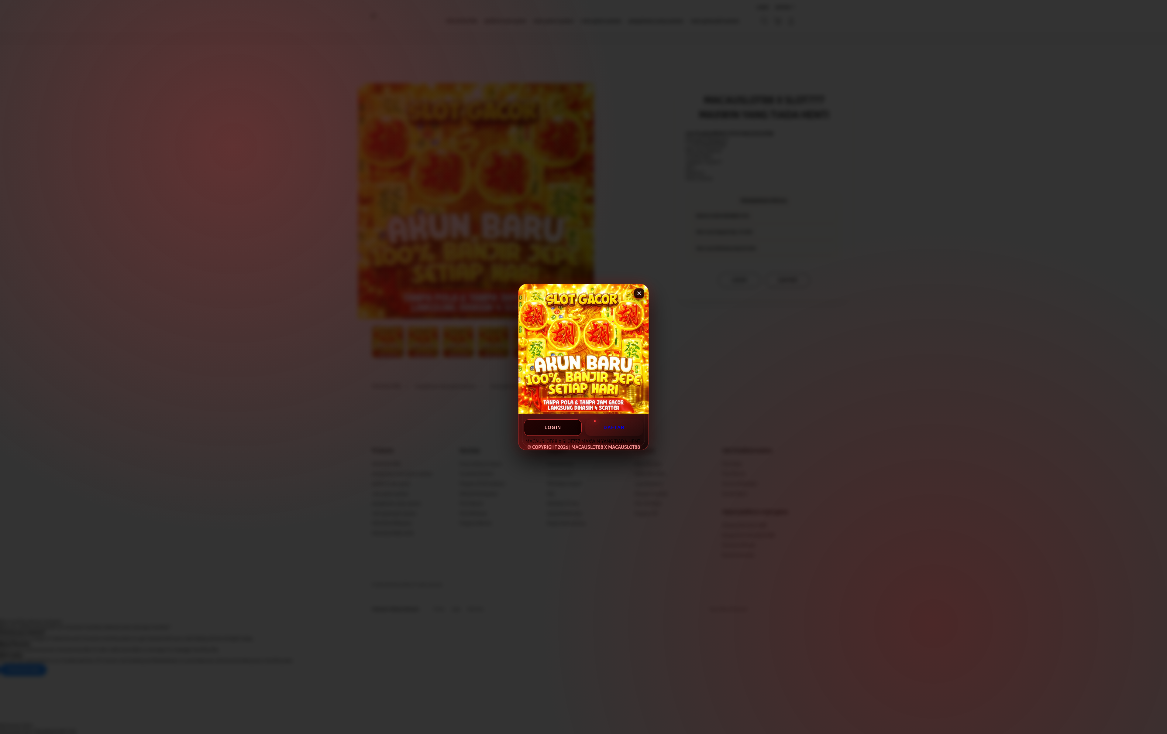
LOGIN (553, 427)
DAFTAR (614, 427)
